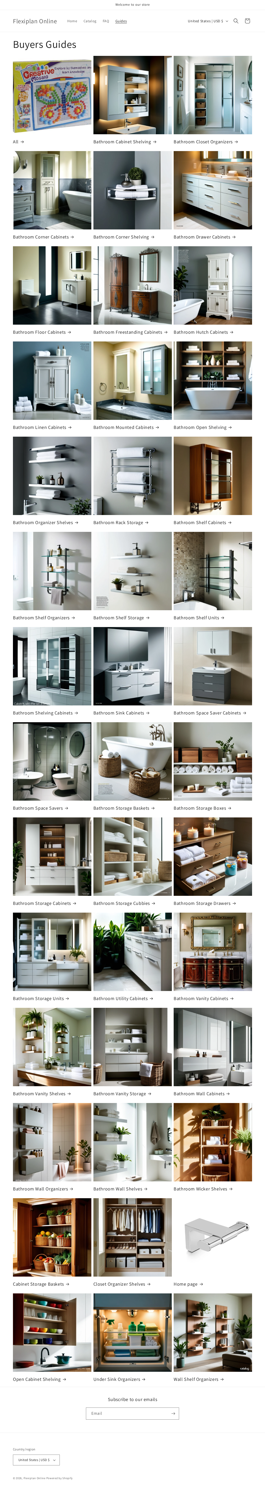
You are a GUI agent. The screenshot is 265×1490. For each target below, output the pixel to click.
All (16, 142)
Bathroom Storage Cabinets (42, 903)
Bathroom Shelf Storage (118, 618)
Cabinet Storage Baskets (38, 1284)
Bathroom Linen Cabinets (39, 427)
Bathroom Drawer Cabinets (202, 237)
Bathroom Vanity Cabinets (201, 998)
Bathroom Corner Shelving (121, 237)
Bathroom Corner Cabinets (41, 237)
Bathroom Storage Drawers (202, 903)
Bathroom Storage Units (38, 998)
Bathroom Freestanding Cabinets (127, 332)
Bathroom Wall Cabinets (199, 1094)
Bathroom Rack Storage (118, 522)
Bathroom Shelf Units (196, 618)
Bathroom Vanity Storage (119, 1094)
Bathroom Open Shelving (200, 427)
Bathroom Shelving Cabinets (43, 713)
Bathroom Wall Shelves (117, 1189)
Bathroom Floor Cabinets (39, 332)
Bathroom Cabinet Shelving (122, 142)
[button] (236, 21)
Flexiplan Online (35, 1478)
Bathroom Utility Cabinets (120, 998)
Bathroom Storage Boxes (200, 808)
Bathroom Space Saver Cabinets (207, 713)
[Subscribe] (173, 1413)
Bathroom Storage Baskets (121, 808)
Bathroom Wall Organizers (40, 1189)
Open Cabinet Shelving (37, 1379)
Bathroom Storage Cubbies (121, 903)
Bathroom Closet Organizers (203, 142)
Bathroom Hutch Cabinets (201, 332)
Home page (185, 1284)
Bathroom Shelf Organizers (41, 618)
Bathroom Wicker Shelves (200, 1189)
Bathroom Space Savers (38, 808)
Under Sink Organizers (116, 1379)
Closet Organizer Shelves (119, 1284)
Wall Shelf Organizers (196, 1379)
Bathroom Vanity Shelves (39, 1094)
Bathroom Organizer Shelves (43, 522)
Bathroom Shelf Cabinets (200, 522)
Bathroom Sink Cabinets (118, 713)
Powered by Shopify (59, 1478)
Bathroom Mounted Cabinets (123, 427)
